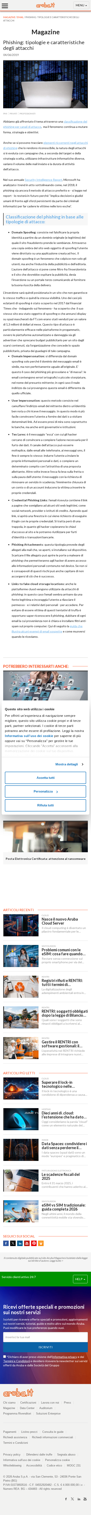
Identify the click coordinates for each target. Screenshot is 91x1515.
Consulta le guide (52, 1431)
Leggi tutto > (56, 1260)
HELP (79, 1279)
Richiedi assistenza (15, 1437)
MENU (80, 5)
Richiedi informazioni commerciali (52, 1437)
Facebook (6, 1243)
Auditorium (45, 1408)
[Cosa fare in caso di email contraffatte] (45, 686)
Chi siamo (9, 1402)
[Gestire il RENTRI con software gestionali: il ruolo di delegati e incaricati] (21, 1048)
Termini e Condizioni (16, 1361)
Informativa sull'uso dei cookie (21, 1460)
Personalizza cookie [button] (57, 1460)
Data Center (27, 1408)
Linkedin (20, 1243)
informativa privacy (64, 1357)
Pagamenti (9, 1431)
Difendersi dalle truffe (39, 1454)
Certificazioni (28, 1402)
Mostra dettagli (66, 764)
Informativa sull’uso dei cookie (29, 736)
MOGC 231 (74, 1465)
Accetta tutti (46, 777)
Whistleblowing (12, 1465)
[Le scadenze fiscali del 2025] (21, 1181)
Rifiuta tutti (45, 805)
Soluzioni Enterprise (48, 1413)
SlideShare (41, 1243)
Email (20, 17)
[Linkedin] (78, 1499)
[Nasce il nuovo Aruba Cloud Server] (21, 925)
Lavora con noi (50, 1402)
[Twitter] (72, 1499)
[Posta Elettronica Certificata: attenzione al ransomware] (45, 836)
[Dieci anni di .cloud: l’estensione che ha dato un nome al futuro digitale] (21, 1119)
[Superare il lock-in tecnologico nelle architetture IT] (21, 1088)
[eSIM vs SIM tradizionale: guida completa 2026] (21, 1211)
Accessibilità (34, 1465)
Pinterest (34, 1243)
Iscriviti (46, 1347)
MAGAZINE (9, 17)
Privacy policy (13, 1454)
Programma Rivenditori (17, 1413)
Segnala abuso (66, 1454)
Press (67, 1402)
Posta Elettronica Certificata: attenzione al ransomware (45, 858)
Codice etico (54, 1465)
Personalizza (43, 791)
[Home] (45, 6)
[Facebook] (66, 1499)
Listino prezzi (29, 1431)
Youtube (27, 1243)
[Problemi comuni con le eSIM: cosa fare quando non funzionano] (21, 956)
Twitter (13, 1243)
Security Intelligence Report (43, 179)
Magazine (9, 1408)
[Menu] (6, 6)
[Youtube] (85, 1499)
